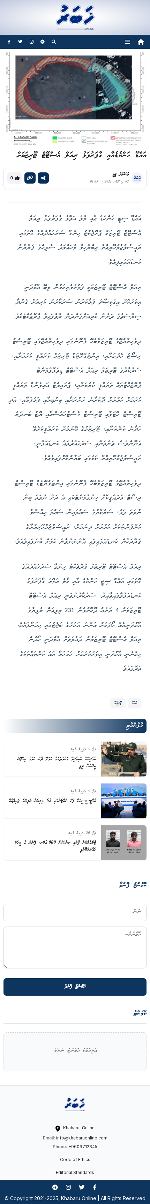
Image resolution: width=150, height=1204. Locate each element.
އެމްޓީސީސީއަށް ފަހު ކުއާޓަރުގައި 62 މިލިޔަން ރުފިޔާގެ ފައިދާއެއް (52, 801)
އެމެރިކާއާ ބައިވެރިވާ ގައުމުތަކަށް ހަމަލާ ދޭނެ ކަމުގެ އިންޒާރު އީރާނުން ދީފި (56, 763)
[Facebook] (9, 41)
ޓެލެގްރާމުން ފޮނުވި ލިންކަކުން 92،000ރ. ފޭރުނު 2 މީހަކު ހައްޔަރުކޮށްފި (55, 846)
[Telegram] (42, 41)
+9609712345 (82, 1146)
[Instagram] (31, 41)
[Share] (43, 178)
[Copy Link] (30, 178)
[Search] (53, 41)
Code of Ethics (75, 1159)
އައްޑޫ (134, 703)
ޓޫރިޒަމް (117, 703)
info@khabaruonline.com (81, 1137)
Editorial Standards (75, 1172)
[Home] (141, 41)
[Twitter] (20, 41)
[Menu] (127, 41)
